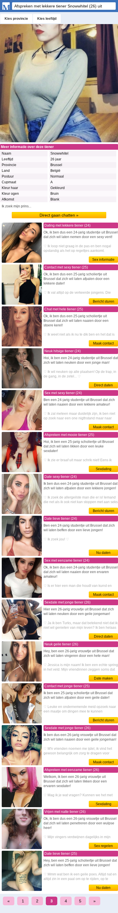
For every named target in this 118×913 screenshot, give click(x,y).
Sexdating (103, 469)
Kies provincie (16, 19)
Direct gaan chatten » (59, 215)
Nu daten (103, 553)
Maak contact (103, 343)
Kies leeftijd (46, 19)
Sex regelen (103, 846)
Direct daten (103, 385)
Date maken (103, 678)
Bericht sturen (103, 301)
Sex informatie (103, 260)
